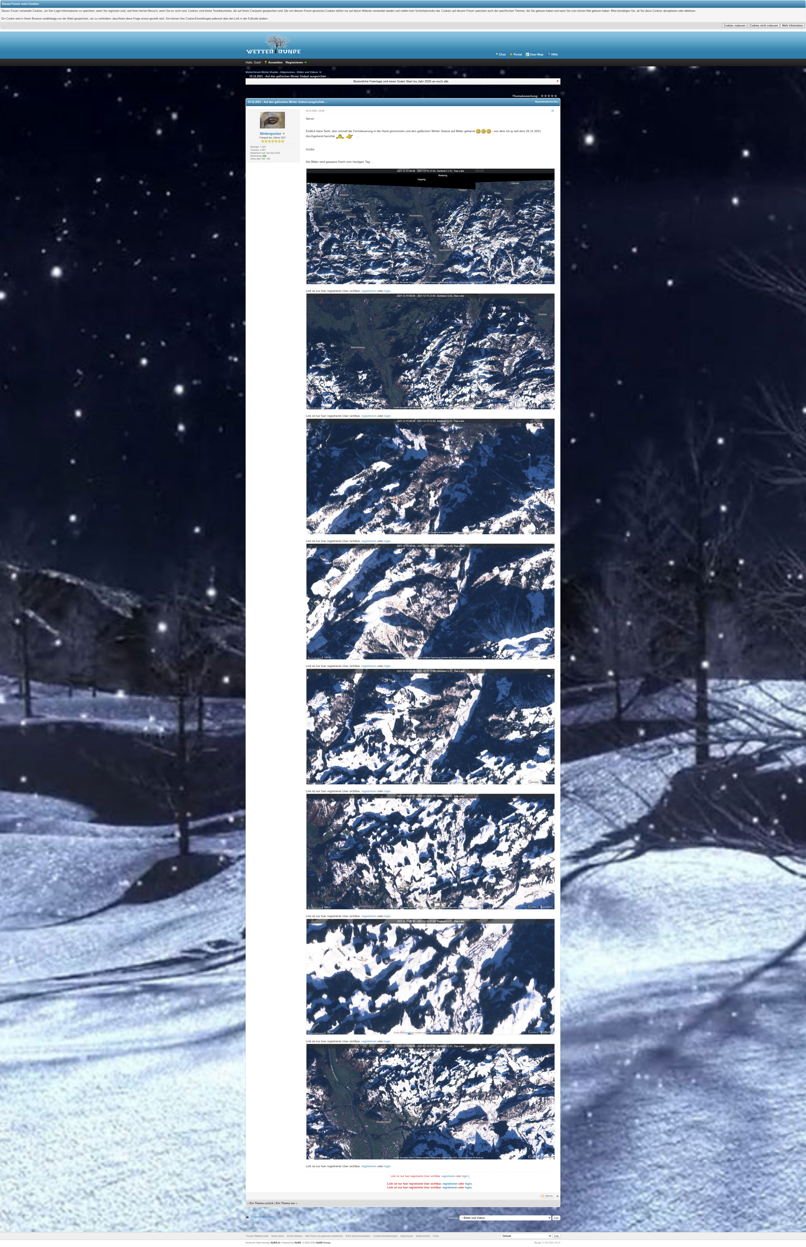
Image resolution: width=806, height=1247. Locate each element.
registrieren (369, 291)
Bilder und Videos (307, 72)
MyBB (297, 1242)
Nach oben (277, 1236)
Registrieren (294, 62)
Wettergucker (270, 133)
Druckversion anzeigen (262, 1216)
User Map (536, 54)
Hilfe (554, 54)
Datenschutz (423, 1236)
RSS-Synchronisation (358, 1236)
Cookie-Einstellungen (385, 1236)
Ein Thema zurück (261, 1203)
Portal (518, 54)
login (387, 291)
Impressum (406, 1236)
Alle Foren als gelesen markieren (324, 1236)
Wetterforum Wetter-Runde (262, 72)
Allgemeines (287, 72)
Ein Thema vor (285, 1203)
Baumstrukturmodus (546, 101)
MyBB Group (323, 1242)
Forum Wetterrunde (258, 1236)
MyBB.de (275, 1242)
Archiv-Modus (294, 1236)
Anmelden (275, 62)
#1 (552, 110)
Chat (502, 54)
